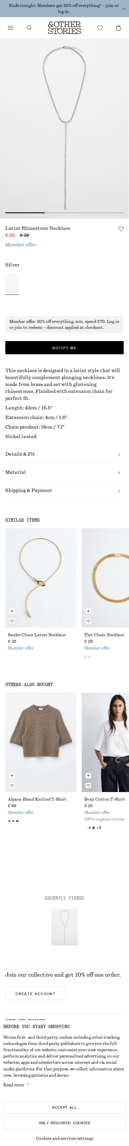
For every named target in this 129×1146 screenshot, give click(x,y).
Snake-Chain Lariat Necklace (36, 635)
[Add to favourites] (121, 228)
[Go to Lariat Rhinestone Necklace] (64, 927)
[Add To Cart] (12, 611)
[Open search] (29, 27)
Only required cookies (65, 1123)
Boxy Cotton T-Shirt (104, 799)
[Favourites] (100, 27)
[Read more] (123, 8)
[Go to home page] (64, 27)
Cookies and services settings (64, 1138)
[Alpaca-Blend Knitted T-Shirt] (40, 742)
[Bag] (118, 27)
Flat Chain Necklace (104, 635)
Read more (13, 1085)
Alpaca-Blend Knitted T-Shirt (37, 799)
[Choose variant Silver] (12, 284)
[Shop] (10, 27)
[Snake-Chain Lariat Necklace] (40, 578)
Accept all (64, 1107)
